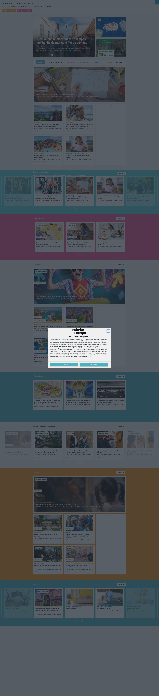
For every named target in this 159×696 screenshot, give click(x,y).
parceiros (64, 339)
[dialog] (79, 348)
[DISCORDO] (108, 331)
